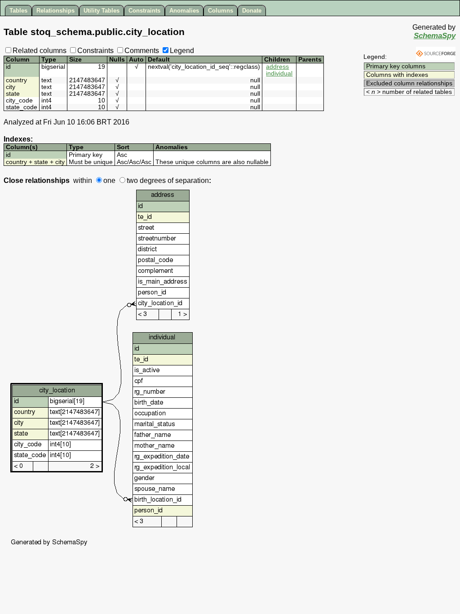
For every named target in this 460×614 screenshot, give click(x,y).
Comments (141, 50)
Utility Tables (101, 10)
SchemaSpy (435, 35)
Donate (251, 10)
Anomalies (184, 10)
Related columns (39, 50)
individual (279, 73)
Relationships (55, 10)
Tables (18, 10)
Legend (182, 50)
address (277, 66)
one (109, 180)
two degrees (146, 180)
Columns (220, 10)
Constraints (144, 10)
